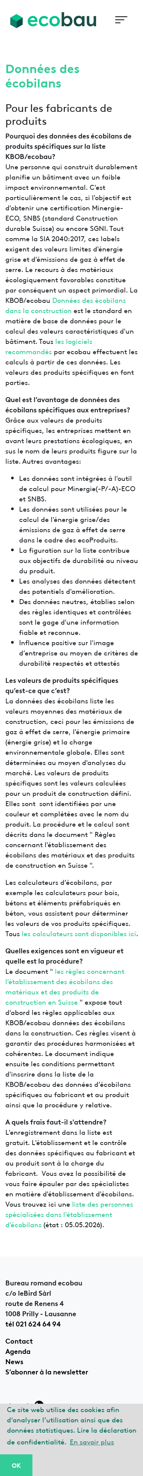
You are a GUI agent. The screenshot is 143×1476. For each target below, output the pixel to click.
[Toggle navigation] (121, 20)
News (14, 1361)
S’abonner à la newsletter (46, 1371)
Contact (19, 1340)
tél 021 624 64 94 (33, 1323)
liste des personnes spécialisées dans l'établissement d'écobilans (69, 1214)
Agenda (18, 1350)
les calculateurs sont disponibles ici (79, 933)
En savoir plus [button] (92, 1441)
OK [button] (16, 1465)
